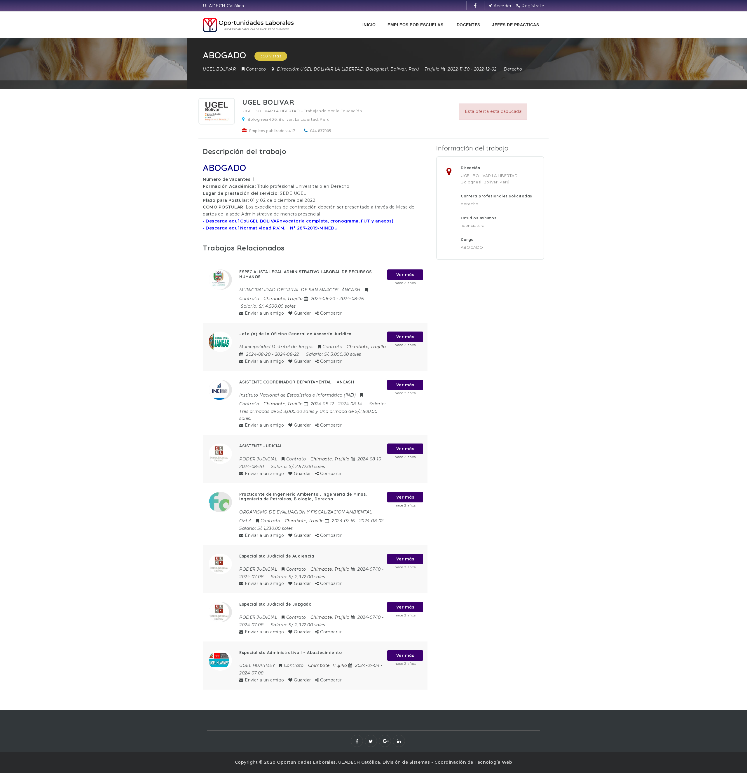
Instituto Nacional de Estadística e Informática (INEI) (297, 395)
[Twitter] (371, 741)
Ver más (405, 274)
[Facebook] (357, 741)
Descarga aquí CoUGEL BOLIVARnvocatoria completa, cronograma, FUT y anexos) (299, 221)
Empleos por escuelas (415, 24)
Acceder (502, 5)
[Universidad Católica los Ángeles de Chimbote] (249, 25)
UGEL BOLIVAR (219, 69)
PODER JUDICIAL (258, 459)
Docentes (468, 24)
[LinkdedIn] (399, 741)
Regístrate (532, 5)
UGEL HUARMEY (257, 665)
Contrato (256, 69)
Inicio (369, 24)
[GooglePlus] (385, 741)
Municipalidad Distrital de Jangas (276, 346)
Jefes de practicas (515, 24)
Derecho (513, 69)
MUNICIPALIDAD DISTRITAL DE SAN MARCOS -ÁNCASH (299, 289)
